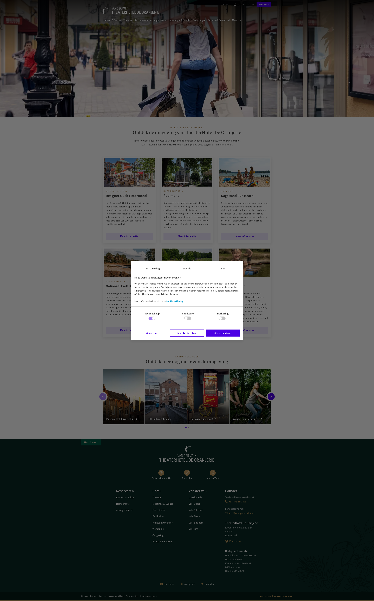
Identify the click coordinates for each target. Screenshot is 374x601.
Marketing (223, 313)
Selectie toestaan (187, 333)
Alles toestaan (222, 333)
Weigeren (151, 333)
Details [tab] (187, 268)
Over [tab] (222, 268)
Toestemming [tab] (152, 268)
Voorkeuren (188, 313)
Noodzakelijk (152, 313)
